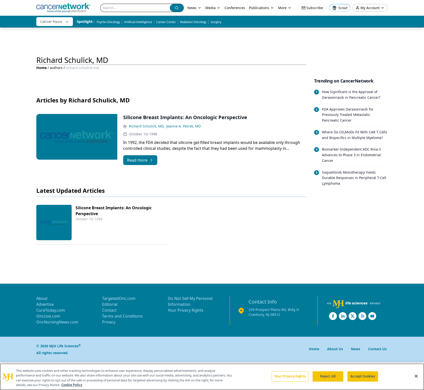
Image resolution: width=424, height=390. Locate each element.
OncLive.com (48, 316)
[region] (212, 376)
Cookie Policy (71, 385)
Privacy (108, 322)
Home (41, 67)
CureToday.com (50, 310)
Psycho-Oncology (108, 22)
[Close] (416, 376)
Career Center (166, 22)
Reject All (328, 376)
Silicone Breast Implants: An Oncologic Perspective (114, 210)
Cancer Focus (51, 21)
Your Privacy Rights (185, 310)
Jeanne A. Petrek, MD (183, 126)
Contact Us (377, 349)
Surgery (216, 22)
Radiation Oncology (193, 22)
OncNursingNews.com (57, 322)
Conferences (235, 7)
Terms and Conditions (122, 316)
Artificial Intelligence (138, 22)
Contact (109, 310)
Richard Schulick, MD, (146, 126)
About (42, 298)
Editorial (110, 304)
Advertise (45, 304)
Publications (259, 7)
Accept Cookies (362, 376)
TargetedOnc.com (118, 298)
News (192, 7)
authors (56, 67)
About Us (335, 349)
